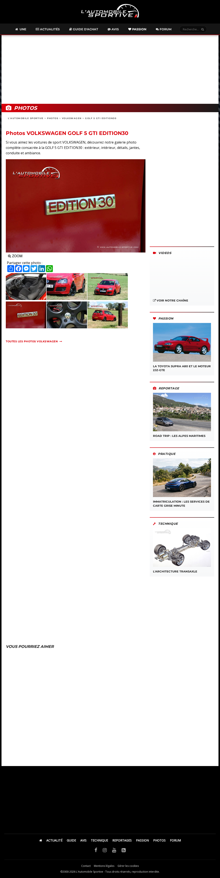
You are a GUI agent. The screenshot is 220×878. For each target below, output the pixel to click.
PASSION (142, 840)
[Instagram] (105, 850)
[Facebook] (96, 850)
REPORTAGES (122, 840)
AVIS (83, 840)
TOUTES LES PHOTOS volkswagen (32, 341)
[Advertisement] (110, 69)
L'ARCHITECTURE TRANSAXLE (175, 571)
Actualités (49, 29)
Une (22, 29)
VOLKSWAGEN (72, 118)
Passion (138, 29)
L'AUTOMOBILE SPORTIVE (26, 118)
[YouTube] (114, 850)
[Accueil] (40, 840)
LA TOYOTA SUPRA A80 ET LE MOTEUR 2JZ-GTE (182, 368)
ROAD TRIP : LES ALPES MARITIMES (179, 435)
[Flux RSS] (124, 850)
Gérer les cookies (128, 866)
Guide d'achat (85, 29)
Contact (86, 866)
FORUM (175, 840)
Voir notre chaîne (172, 300)
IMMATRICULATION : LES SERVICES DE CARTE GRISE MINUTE (181, 503)
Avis (115, 29)
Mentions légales (104, 866)
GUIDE (71, 840)
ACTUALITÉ (54, 840)
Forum (165, 29)
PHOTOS (52, 118)
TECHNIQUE (99, 840)
